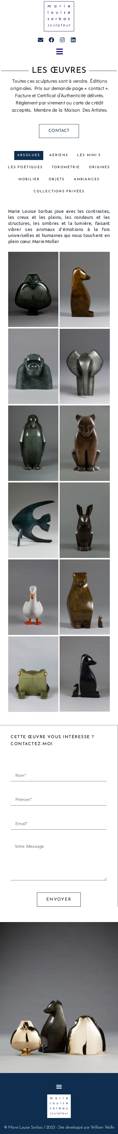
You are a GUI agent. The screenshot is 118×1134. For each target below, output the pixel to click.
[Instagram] (62, 39)
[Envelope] (40, 39)
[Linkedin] (73, 39)
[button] (60, 51)
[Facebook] (51, 39)
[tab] (28, 155)
